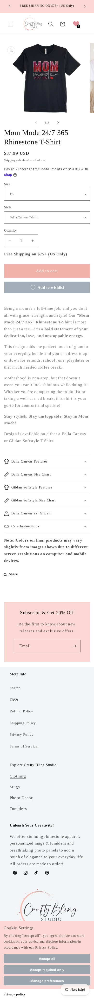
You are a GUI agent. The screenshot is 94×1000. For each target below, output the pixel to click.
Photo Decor (21, 798)
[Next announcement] (85, 6)
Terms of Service (24, 746)
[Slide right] (58, 122)
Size (7, 184)
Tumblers (18, 808)
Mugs (15, 787)
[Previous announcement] (9, 6)
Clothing (18, 776)
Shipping (10, 160)
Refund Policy (21, 711)
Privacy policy (15, 994)
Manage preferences (47, 981)
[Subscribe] (74, 646)
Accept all (47, 959)
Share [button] (13, 574)
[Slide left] (36, 122)
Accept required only (47, 970)
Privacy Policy (22, 734)
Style (8, 207)
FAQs (14, 699)
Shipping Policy (23, 723)
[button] (10, 24)
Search (15, 688)
